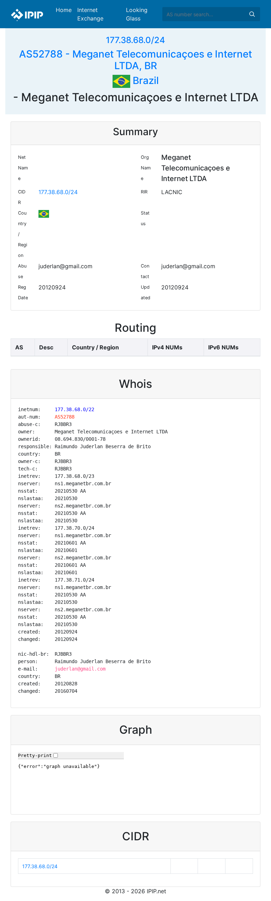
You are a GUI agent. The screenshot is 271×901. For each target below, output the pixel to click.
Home (64, 9)
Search (252, 14)
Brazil (144, 80)
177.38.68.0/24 (135, 40)
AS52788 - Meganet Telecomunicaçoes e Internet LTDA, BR (135, 60)
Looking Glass (136, 14)
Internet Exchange (90, 14)
